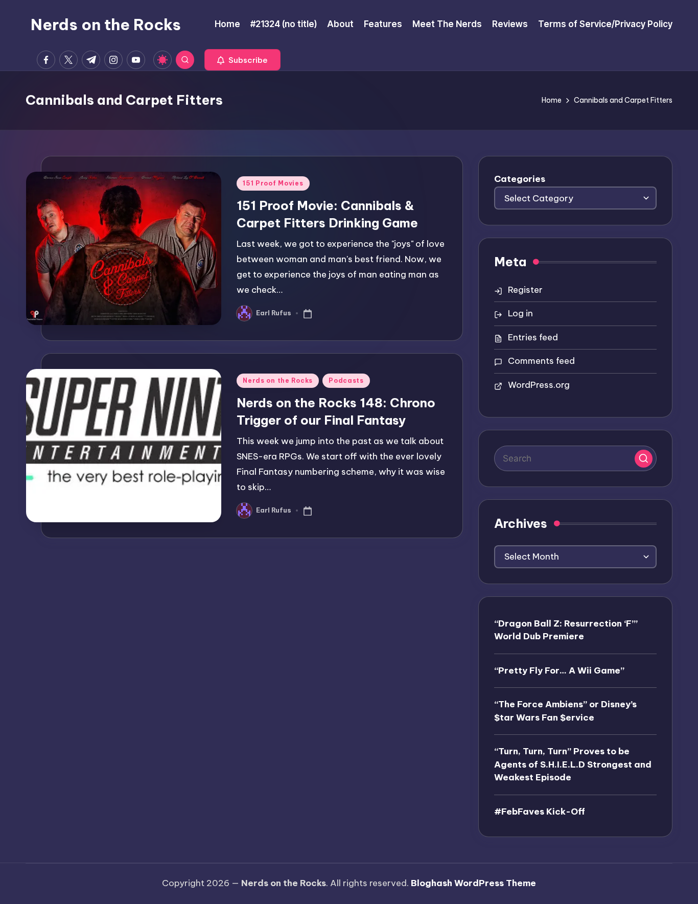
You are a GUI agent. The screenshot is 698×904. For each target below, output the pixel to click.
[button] (242, 60)
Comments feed (541, 360)
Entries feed (533, 337)
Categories (519, 178)
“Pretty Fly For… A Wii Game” (559, 670)
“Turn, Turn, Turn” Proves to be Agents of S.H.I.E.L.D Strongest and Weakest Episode (573, 764)
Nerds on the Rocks (106, 24)
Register (525, 289)
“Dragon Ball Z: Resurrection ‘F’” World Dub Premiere (566, 630)
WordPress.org (539, 384)
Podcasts (346, 380)
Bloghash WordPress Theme (473, 883)
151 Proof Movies (273, 183)
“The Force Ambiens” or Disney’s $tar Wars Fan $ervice (565, 711)
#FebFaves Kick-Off (539, 811)
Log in (520, 313)
